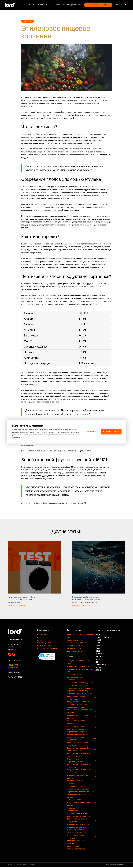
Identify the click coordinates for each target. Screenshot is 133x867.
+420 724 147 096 (13, 665)
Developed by (111, 865)
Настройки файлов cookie (47, 648)
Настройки (91, 431)
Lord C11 (83, 503)
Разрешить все (111, 431)
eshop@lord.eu (13, 668)
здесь (18, 437)
